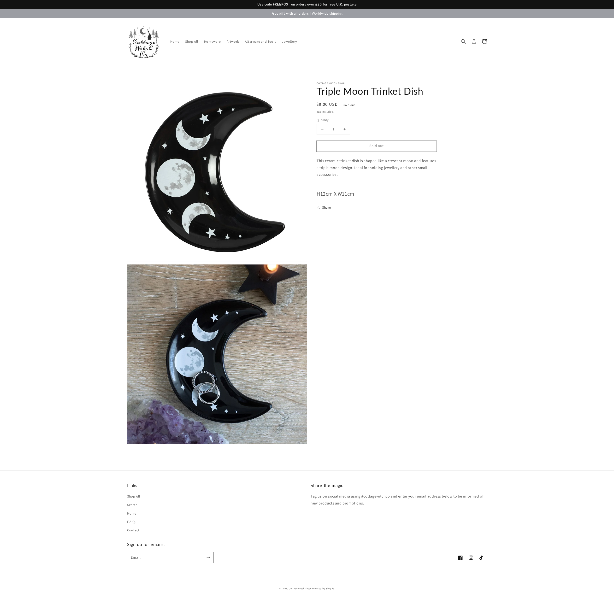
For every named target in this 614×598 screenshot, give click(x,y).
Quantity (323, 120)
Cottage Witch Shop (300, 588)
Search (132, 505)
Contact (133, 530)
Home (131, 513)
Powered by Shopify (323, 588)
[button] (463, 41)
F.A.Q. (131, 522)
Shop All (133, 496)
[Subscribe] (208, 557)
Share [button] (326, 207)
